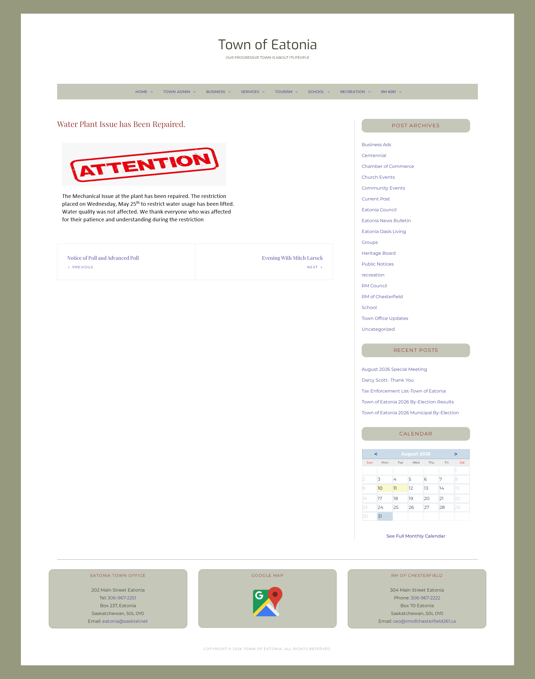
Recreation (352, 91)
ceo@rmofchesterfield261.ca (424, 621)
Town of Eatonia (267, 45)
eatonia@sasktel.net (125, 621)
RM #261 (388, 91)
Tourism (283, 91)
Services (250, 91)
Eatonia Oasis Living (384, 231)
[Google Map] (267, 601)
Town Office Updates (385, 318)
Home (141, 91)
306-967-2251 (122, 597)
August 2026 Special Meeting (394, 369)
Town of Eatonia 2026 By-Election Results (408, 402)
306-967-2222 (425, 597)
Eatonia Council (379, 209)
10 (385, 489)
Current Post (376, 199)
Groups (370, 242)
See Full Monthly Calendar (416, 536)
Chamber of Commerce (388, 166)
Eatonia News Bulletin (386, 220)
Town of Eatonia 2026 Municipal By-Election (410, 412)
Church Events (378, 177)
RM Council (374, 285)
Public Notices (378, 264)
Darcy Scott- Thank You (388, 380)
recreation (373, 275)
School (316, 91)
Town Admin (176, 91)
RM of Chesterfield (382, 296)
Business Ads (376, 144)
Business (215, 91)
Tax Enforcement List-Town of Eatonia (404, 391)
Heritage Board (379, 253)
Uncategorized (378, 329)
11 (400, 489)
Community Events (383, 188)
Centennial (374, 155)
